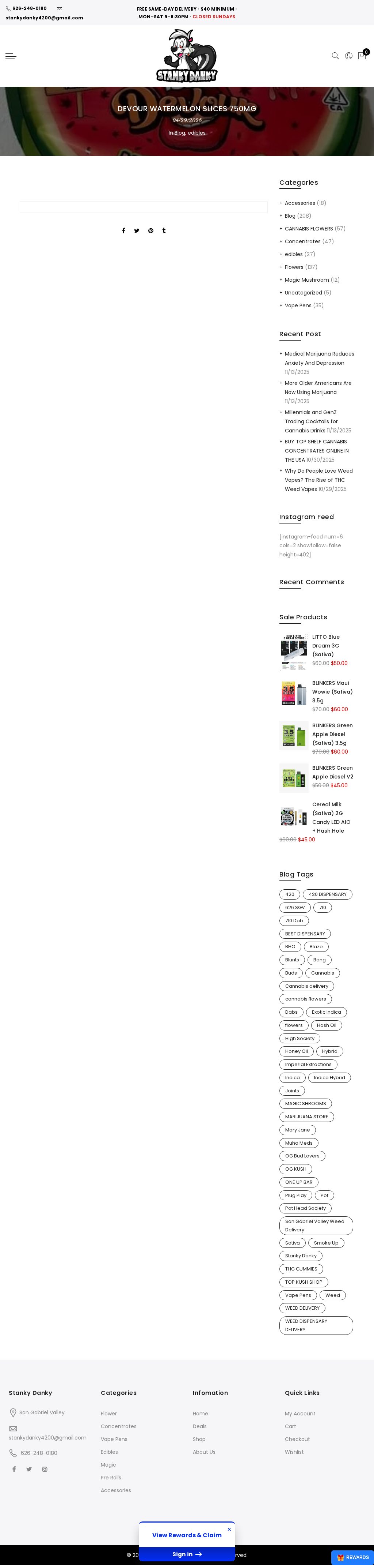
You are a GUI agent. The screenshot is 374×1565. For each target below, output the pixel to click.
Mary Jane (297, 1129)
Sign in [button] (183, 1554)
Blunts (292, 959)
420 (289, 894)
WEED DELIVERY (302, 1308)
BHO (290, 946)
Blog (180, 132)
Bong (319, 959)
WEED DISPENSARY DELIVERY (306, 1325)
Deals (200, 1426)
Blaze (316, 946)
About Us (204, 1452)
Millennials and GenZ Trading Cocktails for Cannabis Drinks (311, 421)
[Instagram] (45, 1469)
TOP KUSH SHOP (304, 1282)
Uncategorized (303, 292)
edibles (197, 132)
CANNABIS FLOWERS (309, 228)
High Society (299, 1038)
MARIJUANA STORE (306, 1116)
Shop (199, 1439)
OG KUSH (295, 1169)
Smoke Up (326, 1242)
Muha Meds (299, 1143)
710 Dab (294, 920)
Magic (108, 1464)
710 (322, 907)
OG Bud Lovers (302, 1155)
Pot (324, 1195)
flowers (294, 1025)
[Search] (335, 56)
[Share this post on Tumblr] (163, 224)
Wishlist (294, 1452)
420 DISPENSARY (328, 894)
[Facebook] (15, 1469)
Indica (292, 1077)
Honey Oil (296, 1051)
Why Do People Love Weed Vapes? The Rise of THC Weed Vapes (319, 480)
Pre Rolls (111, 1477)
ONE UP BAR (299, 1182)
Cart (290, 1426)
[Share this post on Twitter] (137, 224)
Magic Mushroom (307, 280)
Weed (332, 1295)
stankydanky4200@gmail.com (44, 18)
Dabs (291, 1012)
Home (200, 1413)
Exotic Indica (326, 1012)
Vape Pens (298, 305)
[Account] (348, 56)
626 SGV (295, 907)
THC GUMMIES (301, 1268)
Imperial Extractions (308, 1064)
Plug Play (295, 1195)
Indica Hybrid (329, 1077)
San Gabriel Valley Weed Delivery (314, 1225)
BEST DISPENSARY (305, 933)
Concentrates (303, 241)
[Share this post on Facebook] (123, 224)
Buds (291, 972)
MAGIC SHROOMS (305, 1103)
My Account (300, 1413)
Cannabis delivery (306, 986)
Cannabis (322, 972)
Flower (109, 1413)
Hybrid (329, 1051)
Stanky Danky (301, 1255)
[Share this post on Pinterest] (150, 224)
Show (352, 1557)
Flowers (294, 267)
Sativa (292, 1242)
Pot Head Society (305, 1208)
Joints (292, 1090)
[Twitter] (30, 1469)
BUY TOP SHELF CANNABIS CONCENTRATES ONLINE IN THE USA (317, 451)
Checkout (297, 1439)
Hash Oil (326, 1025)
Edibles (109, 1452)
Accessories (300, 203)
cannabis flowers (305, 998)
